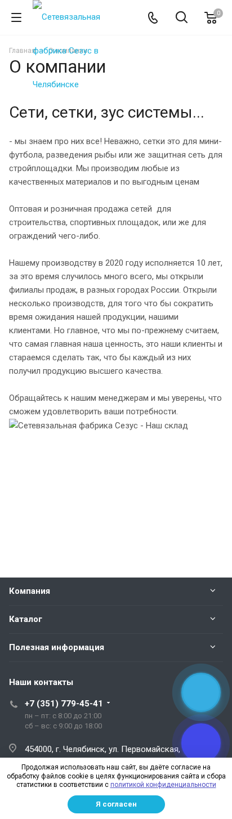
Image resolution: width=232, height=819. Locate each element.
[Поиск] (182, 18)
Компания (29, 591)
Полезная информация (56, 647)
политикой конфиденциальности (163, 785)
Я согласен (116, 804)
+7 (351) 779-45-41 (64, 704)
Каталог (25, 619)
